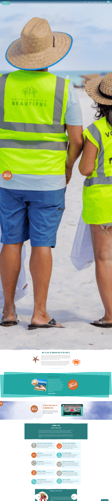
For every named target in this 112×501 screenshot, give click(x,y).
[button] (38, 497)
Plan (103, 2)
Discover (95, 2)
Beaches (89, 2)
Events (99, 2)
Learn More (51, 393)
